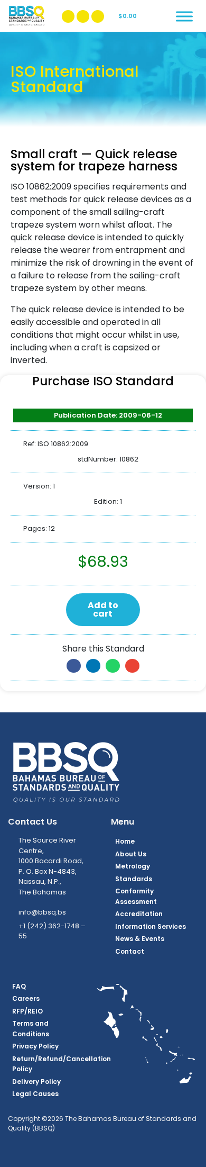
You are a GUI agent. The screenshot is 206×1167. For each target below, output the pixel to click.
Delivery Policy (36, 1081)
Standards (133, 878)
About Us (130, 853)
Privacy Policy (35, 1046)
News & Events (139, 938)
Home (125, 841)
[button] (74, 666)
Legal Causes (35, 1093)
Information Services (150, 926)
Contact (129, 951)
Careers (26, 998)
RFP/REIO (27, 1011)
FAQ (19, 986)
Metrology (132, 866)
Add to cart (103, 609)
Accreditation (139, 913)
